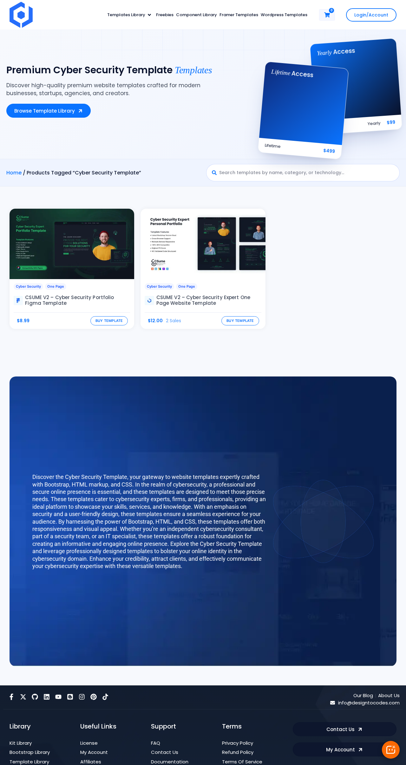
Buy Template (109, 320)
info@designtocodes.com (369, 702)
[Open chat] (391, 750)
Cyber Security (28, 286)
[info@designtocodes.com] (332, 702)
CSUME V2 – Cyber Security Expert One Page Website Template (203, 300)
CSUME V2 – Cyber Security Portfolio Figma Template (69, 300)
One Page (55, 286)
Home (14, 172)
